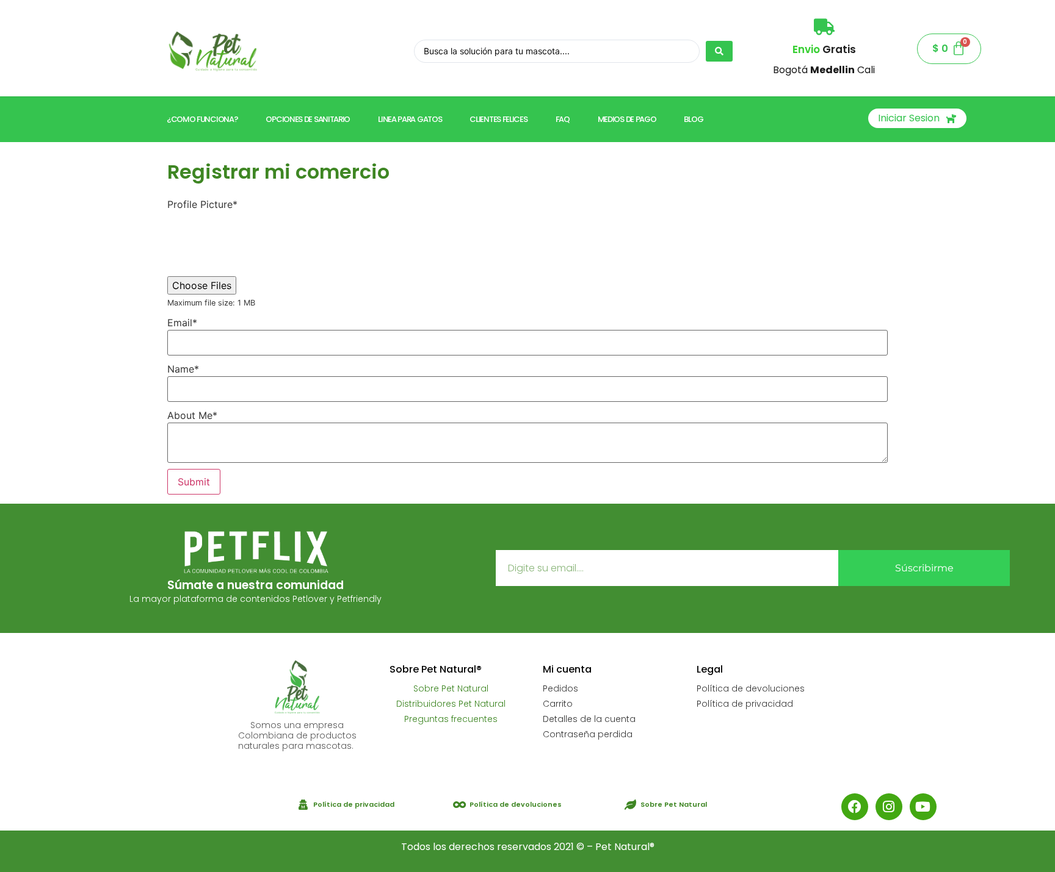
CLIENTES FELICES (498, 119)
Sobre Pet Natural (450, 688)
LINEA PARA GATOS (409, 119)
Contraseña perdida (588, 734)
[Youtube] (923, 806)
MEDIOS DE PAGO (627, 119)
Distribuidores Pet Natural (451, 704)
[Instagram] (889, 806)
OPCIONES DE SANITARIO (308, 119)
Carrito (558, 704)
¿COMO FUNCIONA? (202, 119)
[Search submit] (719, 51)
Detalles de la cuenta (589, 719)
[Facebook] (854, 806)
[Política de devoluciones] (459, 804)
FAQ (563, 119)
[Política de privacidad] (303, 804)
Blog (693, 119)
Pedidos (560, 688)
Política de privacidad (745, 704)
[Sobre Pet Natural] (630, 804)
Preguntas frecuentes (451, 719)
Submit (194, 482)
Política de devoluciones (751, 688)
